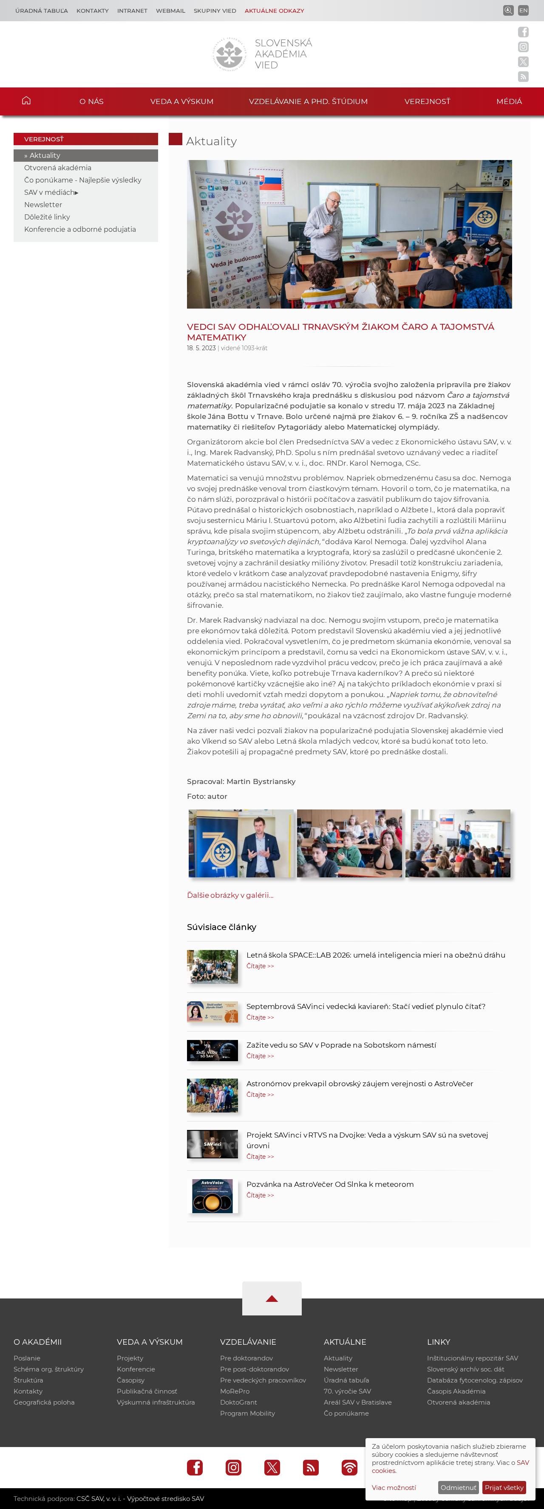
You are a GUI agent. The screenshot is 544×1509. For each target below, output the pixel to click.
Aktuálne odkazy (274, 10)
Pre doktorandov (246, 1358)
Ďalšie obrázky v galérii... (230, 895)
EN (523, 10)
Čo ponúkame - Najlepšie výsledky (83, 180)
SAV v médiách (49, 192)
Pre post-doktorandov (254, 1369)
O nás (91, 101)
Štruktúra (28, 1380)
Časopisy (130, 1380)
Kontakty (92, 10)
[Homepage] (229, 54)
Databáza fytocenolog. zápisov (475, 1380)
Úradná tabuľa (41, 10)
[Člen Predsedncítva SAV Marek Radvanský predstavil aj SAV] (241, 841)
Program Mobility (247, 1413)
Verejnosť (427, 101)
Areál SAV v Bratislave (358, 1402)
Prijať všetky (504, 1488)
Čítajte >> (260, 966)
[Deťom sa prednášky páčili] (349, 841)
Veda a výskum (182, 101)
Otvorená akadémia (57, 168)
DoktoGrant (238, 1402)
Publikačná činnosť (147, 1391)
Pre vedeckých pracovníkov (263, 1380)
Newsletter (43, 205)
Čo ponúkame (346, 1413)
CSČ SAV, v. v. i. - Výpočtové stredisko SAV (140, 1499)
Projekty (130, 1358)
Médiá (509, 101)
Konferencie (136, 1369)
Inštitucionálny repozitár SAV (472, 1358)
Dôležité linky (47, 217)
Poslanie (27, 1358)
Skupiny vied (215, 10)
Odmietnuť (458, 1488)
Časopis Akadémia (456, 1391)
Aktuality (45, 156)
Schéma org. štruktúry (49, 1369)
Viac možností (394, 1488)
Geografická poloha (44, 1402)
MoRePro (234, 1391)
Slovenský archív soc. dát (465, 1369)
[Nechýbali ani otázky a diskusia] (457, 841)
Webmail (170, 10)
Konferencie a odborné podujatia (80, 229)
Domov (38, 100)
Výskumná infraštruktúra (156, 1402)
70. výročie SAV (347, 1391)
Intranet (132, 10)
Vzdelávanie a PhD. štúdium (308, 101)
